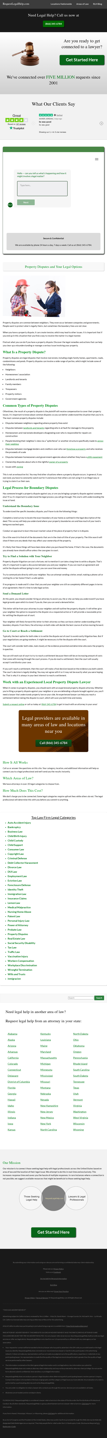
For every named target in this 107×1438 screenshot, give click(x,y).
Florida (11, 1087)
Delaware (13, 1075)
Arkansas (13, 1051)
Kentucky (45, 1033)
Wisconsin (79, 1123)
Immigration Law (17, 893)
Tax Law (12, 947)
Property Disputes (18, 934)
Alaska (11, 1039)
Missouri (45, 1081)
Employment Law (17, 876)
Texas (76, 1087)
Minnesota (46, 1069)
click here (51, 1413)
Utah (76, 1093)
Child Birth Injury (17, 836)
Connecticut (14, 1069)
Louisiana (45, 1039)
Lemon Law (14, 902)
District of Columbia (19, 1081)
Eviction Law (15, 880)
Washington (79, 1111)
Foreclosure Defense (19, 885)
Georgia (12, 1093)
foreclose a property (76, 449)
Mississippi (46, 1075)
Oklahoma (78, 1045)
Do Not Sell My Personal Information (53, 1279)
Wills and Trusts (16, 974)
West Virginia (80, 1117)
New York (45, 1123)
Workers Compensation (21, 960)
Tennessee (78, 1081)
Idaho (11, 1105)
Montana (45, 1087)
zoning (20, 466)
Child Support (15, 844)
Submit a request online (13, 704)
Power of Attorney (18, 925)
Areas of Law (82, 4)
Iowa (10, 1123)
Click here (85, 1404)
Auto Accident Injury (19, 822)
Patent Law (14, 916)
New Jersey (46, 1111)
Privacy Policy (59, 1269)
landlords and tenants (33, 427)
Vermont (78, 1099)
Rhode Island (80, 1063)
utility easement (94, 457)
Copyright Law (16, 853)
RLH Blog (97, 4)
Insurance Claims (17, 898)
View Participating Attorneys (76, 1326)
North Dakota (80, 1033)
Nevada (44, 1099)
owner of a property (58, 461)
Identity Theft (15, 889)
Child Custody (15, 840)
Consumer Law (16, 849)
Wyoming (78, 1129)
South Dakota (80, 1075)
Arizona (12, 1045)
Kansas (11, 1129)
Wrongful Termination (20, 969)
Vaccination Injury (18, 956)
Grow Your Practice (61, 1291)
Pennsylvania (80, 1057)
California (13, 1057)
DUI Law (12, 871)
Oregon (77, 1051)
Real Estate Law (16, 938)
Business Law (15, 831)
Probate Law (14, 929)
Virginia (77, 1105)
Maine (43, 1045)
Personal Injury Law (18, 920)
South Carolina (81, 1069)
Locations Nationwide (61, 4)
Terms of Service (42, 1298)
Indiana (12, 1117)
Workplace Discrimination (22, 965)
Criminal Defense (17, 858)
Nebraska (45, 1093)
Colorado (13, 1063)
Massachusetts (48, 1057)
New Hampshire (49, 1105)
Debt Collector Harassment (23, 862)
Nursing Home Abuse (19, 911)
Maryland (45, 1051)
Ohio (76, 1039)
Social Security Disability (21, 943)
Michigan (45, 1063)
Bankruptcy (14, 827)
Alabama (12, 1033)
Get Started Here (82, 59)
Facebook (57, 1272)
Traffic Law (14, 951)
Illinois (11, 1111)
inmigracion (14, 978)
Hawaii (11, 1099)
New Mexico (47, 1117)
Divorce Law (14, 867)
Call (53, 743)
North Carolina (48, 1129)
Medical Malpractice (19, 907)
